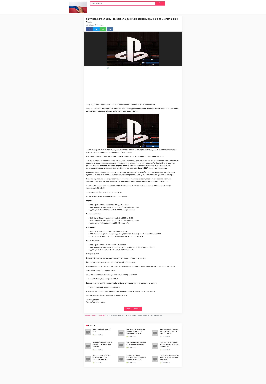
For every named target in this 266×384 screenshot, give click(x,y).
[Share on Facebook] (89, 29)
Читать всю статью (132, 309)
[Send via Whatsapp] (103, 29)
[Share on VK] (110, 29)
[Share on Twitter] (96, 29)
